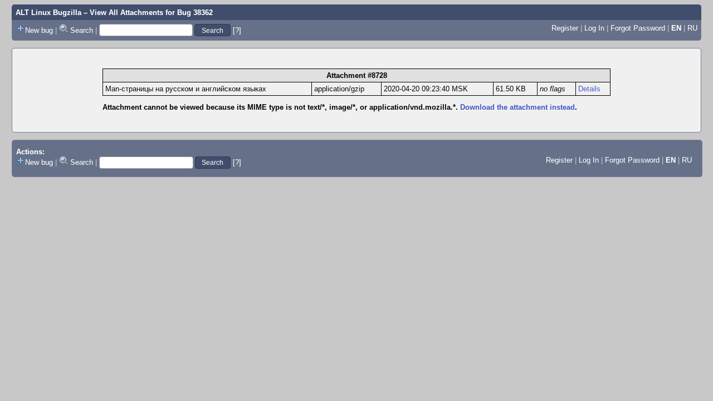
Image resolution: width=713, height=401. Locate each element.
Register (564, 28)
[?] (237, 30)
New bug (39, 30)
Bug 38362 (195, 12)
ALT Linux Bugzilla (48, 12)
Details (589, 89)
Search (81, 30)
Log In (594, 28)
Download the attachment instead (517, 107)
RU (692, 28)
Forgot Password (638, 28)
